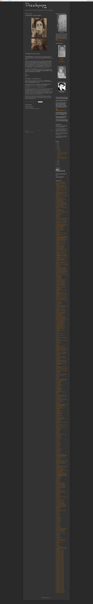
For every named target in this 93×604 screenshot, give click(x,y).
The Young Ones (58, 437)
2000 (57, 165)
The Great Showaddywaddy (60, 401)
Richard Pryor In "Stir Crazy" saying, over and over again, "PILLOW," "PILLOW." (61, 455)
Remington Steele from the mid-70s (61, 350)
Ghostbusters (58, 411)
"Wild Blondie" (58, 358)
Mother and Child (58, 403)
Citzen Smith (58, 376)
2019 (57, 146)
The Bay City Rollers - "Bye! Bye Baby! (61, 395)
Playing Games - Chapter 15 (60, 563)
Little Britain (58, 402)
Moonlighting (58, 354)
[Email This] (38, 101)
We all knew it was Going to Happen (61, 199)
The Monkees (58, 429)
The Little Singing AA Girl (59, 325)
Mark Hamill (58, 431)
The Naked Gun (58, 414)
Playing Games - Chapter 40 (60, 588)
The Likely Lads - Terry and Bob (60, 396)
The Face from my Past (59, 198)
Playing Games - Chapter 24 (60, 572)
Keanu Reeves (58, 452)
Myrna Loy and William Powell (60, 531)
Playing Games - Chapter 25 (60, 573)
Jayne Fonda (58, 509)
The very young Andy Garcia (60, 246)
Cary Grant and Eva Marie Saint (60, 540)
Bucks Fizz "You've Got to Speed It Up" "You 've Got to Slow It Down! (62, 470)
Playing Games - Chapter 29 (60, 577)
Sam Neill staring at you (59, 303)
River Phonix (58, 331)
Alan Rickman (58, 446)
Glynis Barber (58, 513)
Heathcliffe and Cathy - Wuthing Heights (61, 370)
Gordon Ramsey (58, 214)
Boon (57, 334)
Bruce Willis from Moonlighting (60, 247)
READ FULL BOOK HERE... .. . (60, 40)
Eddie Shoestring (58, 371)
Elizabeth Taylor (58, 507)
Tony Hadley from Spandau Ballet (60, 307)
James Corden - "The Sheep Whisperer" (62, 152)
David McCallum (58, 276)
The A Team (57, 409)
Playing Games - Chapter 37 (60, 585)
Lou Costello (58, 532)
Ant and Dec (58, 291)
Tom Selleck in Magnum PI (59, 213)
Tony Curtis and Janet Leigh (60, 502)
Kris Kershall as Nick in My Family (60, 327)
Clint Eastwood (58, 498)
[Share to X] (40, 101)
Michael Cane (58, 508)
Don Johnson (58, 524)
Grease (57, 393)
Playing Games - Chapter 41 (60, 589)
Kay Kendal (57, 534)
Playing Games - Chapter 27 (60, 575)
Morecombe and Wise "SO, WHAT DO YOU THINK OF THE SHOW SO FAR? (62, 462)
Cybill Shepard (58, 516)
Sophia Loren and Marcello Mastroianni (61, 528)
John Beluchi (58, 373)
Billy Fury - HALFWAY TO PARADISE (61, 374)
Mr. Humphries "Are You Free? (60, 418)
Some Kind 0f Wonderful (59, 333)
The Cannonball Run (59, 400)
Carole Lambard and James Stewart (61, 510)
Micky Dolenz (58, 244)
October (58, 148)
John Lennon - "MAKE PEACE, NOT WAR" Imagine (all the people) (62, 466)
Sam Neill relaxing (58, 302)
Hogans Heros (58, 383)
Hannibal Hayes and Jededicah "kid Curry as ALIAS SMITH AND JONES (61, 404)
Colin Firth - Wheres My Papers (60, 206)
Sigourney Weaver (58, 500)
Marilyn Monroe (58, 518)
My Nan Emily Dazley (59, 428)
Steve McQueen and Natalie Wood (61, 505)
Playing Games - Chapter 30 (60, 578)
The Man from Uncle (59, 384)
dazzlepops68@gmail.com (60, 110)
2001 (57, 164)
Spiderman (57, 377)
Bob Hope (57, 432)
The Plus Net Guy (58, 424)
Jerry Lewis (57, 536)
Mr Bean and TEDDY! (59, 419)
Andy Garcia (58, 266)
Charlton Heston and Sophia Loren (61, 539)
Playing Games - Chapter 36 (60, 584)
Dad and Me (58, 453)
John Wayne (58, 535)
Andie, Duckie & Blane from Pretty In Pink (61, 297)
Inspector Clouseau (59, 433)
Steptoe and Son (58, 387)
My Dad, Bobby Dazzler (62, 61)
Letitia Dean (58, 522)
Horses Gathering (58, 443)
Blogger (50, 597)
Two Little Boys (58, 435)
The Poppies (58, 448)
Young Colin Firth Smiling (59, 205)
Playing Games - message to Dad (60, 591)
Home (39, 130)
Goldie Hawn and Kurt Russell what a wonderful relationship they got (61, 186)
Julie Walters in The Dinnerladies (60, 272)
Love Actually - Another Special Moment (61, 203)
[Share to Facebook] (41, 101)
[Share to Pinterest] (42, 101)
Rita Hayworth (58, 519)
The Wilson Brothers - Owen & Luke (62, 153)
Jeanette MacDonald (59, 537)
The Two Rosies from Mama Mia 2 (60, 283)
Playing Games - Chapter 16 (60, 564)
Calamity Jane (58, 430)
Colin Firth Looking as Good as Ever (61, 204)
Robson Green (58, 451)
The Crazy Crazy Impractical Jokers (61, 236)
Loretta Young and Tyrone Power (60, 533)
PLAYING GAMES (58, 546)
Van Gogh (57, 440)
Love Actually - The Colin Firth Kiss (61, 202)
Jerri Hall (57, 512)
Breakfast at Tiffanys (59, 412)
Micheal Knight (58, 339)
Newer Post (26, 130)
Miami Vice (57, 336)
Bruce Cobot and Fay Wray (60, 542)
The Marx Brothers (58, 527)
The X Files (57, 439)
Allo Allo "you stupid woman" (60, 417)
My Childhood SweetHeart (59, 201)
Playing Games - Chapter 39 (60, 587)
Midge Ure (57, 308)
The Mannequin (58, 441)
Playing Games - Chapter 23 (60, 571)
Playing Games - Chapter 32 (60, 580)
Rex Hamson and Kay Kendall (60, 501)
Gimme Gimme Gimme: (59, 415)
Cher (57, 515)
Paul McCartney (58, 521)
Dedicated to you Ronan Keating (60, 197)
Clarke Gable (58, 538)
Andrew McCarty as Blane (59, 298)
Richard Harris (58, 215)
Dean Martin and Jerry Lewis (60, 335)
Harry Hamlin (58, 511)
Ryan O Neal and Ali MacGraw (60, 529)
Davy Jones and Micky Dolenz (60, 245)
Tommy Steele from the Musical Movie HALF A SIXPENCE (61, 363)
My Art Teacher (58, 436)
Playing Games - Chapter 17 (60, 565)
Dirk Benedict (58, 525)
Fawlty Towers (58, 420)
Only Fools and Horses (59, 413)
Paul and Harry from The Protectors (61, 279)
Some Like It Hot (58, 359)
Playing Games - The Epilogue (60, 592)
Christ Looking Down (59, 449)
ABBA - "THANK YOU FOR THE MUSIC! (61, 399)
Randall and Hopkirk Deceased (60, 280)
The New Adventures (59, 277)
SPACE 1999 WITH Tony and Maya (61, 267)
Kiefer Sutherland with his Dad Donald (61, 270)
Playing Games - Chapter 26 (60, 574)
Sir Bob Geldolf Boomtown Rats (60, 309)
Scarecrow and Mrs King (59, 200)
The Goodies (58, 386)
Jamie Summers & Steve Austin (60, 330)
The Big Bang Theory (59, 388)
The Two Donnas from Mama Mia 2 (61, 282)
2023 (57, 142)
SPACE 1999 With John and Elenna (61, 268)
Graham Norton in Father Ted (60, 328)
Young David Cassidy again (60, 375)
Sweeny (57, 378)
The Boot (57, 447)
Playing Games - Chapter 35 (60, 583)
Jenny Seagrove (58, 517)
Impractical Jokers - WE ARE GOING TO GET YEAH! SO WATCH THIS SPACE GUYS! (61, 240)
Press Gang (58, 355)
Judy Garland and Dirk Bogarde (60, 499)
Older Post (51, 130)
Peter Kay (58, 151)
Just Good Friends (58, 438)
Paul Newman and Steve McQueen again (61, 271)
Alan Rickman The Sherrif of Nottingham (61, 221)
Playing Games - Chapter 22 (60, 570)
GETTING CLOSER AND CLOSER (60, 243)
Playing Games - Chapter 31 (60, 579)
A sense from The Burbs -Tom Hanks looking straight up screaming (61, 259)
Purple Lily (57, 442)
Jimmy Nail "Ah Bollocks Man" (60, 469)
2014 (57, 163)
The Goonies (58, 372)
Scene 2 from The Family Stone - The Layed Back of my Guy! (61, 249)
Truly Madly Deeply (59, 301)
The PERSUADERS (59, 278)
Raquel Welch (58, 514)
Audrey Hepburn (58, 520)
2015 (57, 162)
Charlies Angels (58, 397)
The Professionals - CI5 (59, 398)
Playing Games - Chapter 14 (60, 562)
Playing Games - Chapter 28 (60, 576)
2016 (57, 161)
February (58, 150)
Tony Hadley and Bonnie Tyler (60, 454)
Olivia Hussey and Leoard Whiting (60, 530)
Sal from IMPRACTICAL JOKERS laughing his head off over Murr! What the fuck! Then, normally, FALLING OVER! (62, 238)
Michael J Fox (58, 523)
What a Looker (58, 216)
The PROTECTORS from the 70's (60, 281)
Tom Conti (57, 444)
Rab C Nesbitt (58, 421)
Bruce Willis (58, 526)
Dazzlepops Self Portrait (59, 410)
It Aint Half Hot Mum (59, 390)
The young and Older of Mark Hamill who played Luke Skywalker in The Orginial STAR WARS (61, 255)
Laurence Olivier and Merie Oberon (61, 504)
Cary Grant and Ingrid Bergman (60, 503)
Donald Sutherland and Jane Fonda (61, 506)
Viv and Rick (58, 329)
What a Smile (58, 217)
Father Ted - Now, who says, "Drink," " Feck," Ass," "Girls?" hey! (61, 468)
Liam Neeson (58, 304)
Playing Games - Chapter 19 (60, 567)
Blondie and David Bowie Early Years (61, 360)
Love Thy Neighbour (59, 385)
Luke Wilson (61, 58)
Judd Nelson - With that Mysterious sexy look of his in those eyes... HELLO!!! (61, 379)
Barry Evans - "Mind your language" (62, 158)
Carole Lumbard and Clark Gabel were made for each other (61, 192)
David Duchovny (58, 450)
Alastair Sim (58, 543)
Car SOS (57, 332)
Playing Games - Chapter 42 (60, 590)
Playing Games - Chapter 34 (60, 582)
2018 (57, 147)
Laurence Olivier (58, 445)
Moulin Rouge (58, 394)
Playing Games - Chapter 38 (60, 586)
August (58, 149)
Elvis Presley (58, 416)
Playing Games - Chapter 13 (60, 561)
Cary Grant (57, 541)
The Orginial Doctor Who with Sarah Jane (61, 269)
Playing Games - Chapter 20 (60, 568)
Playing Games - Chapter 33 (60, 581)
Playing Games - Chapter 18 (60, 566)
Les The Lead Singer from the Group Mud (61, 306)
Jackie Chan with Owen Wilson (60, 305)
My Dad (57, 544)
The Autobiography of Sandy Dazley (61, 547)
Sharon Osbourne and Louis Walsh (61, 434)
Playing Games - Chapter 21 (60, 569)
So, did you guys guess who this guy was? (62, 218)
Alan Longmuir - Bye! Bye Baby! (60, 284)
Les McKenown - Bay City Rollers (61, 157)
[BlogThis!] (39, 101)
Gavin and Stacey (58, 389)
